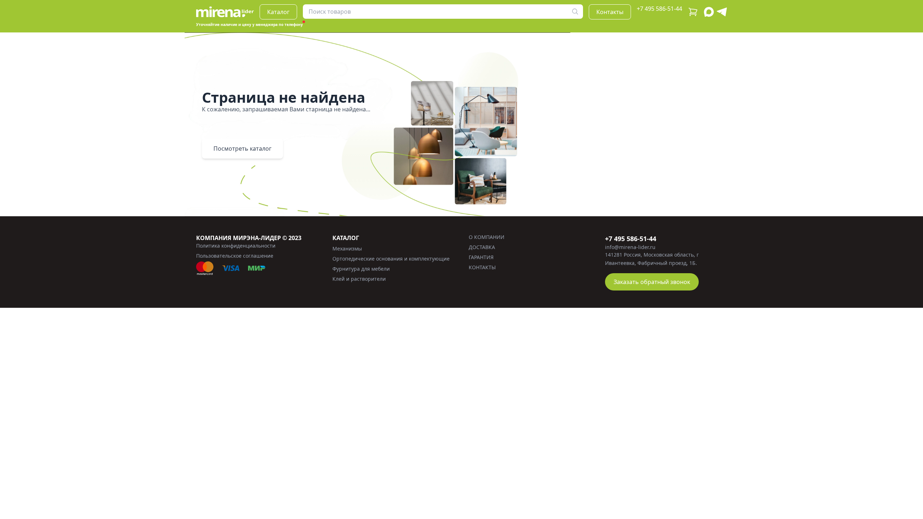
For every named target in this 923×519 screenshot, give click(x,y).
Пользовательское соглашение (234, 255)
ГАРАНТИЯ (481, 257)
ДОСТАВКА (482, 247)
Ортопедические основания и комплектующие (391, 258)
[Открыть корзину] (693, 12)
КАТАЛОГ (345, 238)
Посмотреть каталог (242, 148)
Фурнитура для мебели (361, 268)
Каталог (278, 12)
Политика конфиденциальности (235, 245)
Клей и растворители (359, 278)
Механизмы (347, 248)
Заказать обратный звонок (652, 282)
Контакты (609, 12)
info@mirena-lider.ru (630, 247)
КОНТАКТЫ (482, 267)
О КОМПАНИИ (486, 237)
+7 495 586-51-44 (659, 9)
